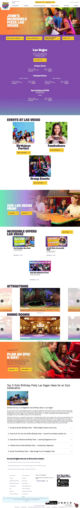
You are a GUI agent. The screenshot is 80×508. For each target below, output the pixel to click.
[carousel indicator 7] (42, 312)
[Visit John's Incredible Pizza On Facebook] (61, 503)
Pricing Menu (12, 213)
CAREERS (76, 5)
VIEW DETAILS (16, 255)
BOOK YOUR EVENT (22, 152)
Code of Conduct (25, 493)
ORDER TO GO (38, 2)
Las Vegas (13, 2)
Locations (11, 478)
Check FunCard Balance (14, 493)
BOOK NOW (11, 369)
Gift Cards (24, 478)
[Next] (77, 301)
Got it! (27, 500)
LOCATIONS (26, 5)
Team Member (54, 507)
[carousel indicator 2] (37, 312)
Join (75, 2)
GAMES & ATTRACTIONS (32, 38)
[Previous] (2, 301)
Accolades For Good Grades (27, 491)
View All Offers (65, 232)
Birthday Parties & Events (14, 480)
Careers (23, 496)
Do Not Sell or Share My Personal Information (36, 507)
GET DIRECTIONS (38, 60)
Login (78, 2)
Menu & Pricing (12, 475)
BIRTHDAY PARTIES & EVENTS (39, 5)
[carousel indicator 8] (43, 312)
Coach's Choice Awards (26, 488)
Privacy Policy (23, 507)
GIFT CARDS (66, 5)
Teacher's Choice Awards (26, 486)
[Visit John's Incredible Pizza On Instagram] (58, 503)
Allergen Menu (25, 213)
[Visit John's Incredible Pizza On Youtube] (64, 503)
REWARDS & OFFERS (55, 5)
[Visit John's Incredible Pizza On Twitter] (67, 503)
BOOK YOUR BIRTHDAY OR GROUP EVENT (50, 38)
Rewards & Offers (13, 486)
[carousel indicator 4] (39, 312)
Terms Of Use (17, 507)
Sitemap (48, 507)
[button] (40, 428)
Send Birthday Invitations (14, 483)
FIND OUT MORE (40, 481)
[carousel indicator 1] (36, 312)
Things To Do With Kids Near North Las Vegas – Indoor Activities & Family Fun (22, 469)
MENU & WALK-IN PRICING (13, 38)
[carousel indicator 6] (41, 312)
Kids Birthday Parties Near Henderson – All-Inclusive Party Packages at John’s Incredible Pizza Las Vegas (27, 465)
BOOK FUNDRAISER (55, 150)
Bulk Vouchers (24, 480)
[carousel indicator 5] (40, 312)
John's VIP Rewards (25, 475)
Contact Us (12, 491)
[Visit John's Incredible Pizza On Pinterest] (70, 503)
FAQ (10, 488)
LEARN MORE (25, 369)
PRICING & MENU (15, 5)
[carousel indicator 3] (38, 312)
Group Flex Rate (25, 483)
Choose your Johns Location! (13, 28)
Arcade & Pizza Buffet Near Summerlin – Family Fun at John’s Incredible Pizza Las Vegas (24, 462)
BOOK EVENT (48, 2)
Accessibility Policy (62, 507)
